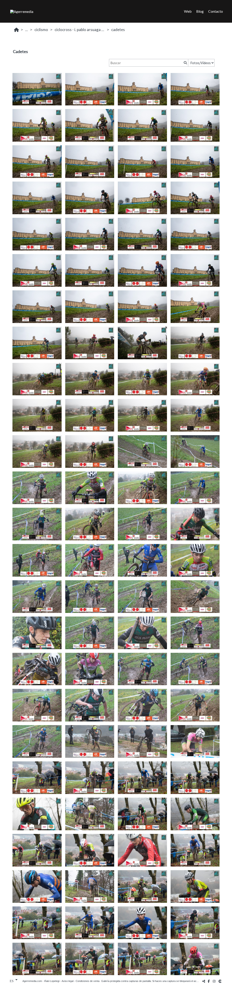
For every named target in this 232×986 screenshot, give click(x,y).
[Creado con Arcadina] (220, 981)
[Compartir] (203, 981)
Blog (200, 11)
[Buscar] (184, 63)
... (26, 29)
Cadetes (118, 29)
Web (188, 11)
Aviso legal (67, 981)
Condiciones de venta (87, 981)
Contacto (215, 11)
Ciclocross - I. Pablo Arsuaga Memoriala (80, 29)
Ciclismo (41, 29)
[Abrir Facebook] (209, 981)
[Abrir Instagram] (214, 981)
